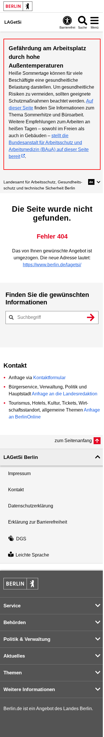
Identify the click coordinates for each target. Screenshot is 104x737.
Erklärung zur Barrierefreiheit (37, 522)
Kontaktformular (49, 377)
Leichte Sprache (32, 554)
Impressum (19, 473)
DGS (21, 538)
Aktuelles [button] (14, 656)
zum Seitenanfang (73, 440)
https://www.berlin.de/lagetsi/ (52, 264)
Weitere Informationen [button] (29, 689)
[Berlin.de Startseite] (17, 6)
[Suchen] (91, 317)
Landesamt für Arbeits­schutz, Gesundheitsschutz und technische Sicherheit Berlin (42, 185)
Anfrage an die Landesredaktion (64, 393)
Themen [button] (12, 672)
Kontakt (16, 489)
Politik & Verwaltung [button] (26, 639)
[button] (94, 182)
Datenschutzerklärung (30, 505)
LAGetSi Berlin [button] (20, 457)
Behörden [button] (14, 622)
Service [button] (12, 605)
